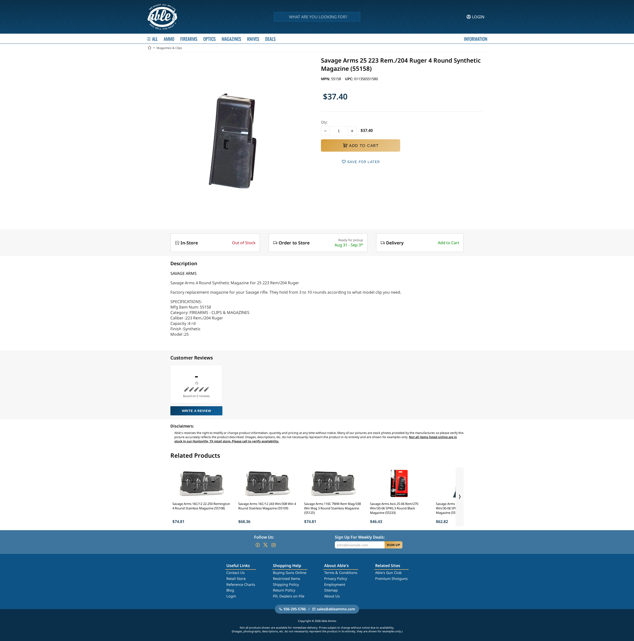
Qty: (324, 122)
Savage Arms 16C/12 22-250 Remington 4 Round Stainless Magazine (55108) (201, 505)
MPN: (326, 78)
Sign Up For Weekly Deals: (360, 537)
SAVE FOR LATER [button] (363, 162)
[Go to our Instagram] (273, 545)
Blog (230, 590)
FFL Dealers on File (288, 596)
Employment (334, 584)
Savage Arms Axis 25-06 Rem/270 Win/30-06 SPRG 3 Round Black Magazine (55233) (394, 508)
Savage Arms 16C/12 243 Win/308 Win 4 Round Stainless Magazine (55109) (267, 505)
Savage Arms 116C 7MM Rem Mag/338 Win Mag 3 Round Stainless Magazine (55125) (332, 508)
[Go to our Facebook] (257, 545)
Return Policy (284, 590)
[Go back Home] (150, 48)
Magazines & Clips (169, 48)
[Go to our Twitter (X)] (265, 545)
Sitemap (331, 590)
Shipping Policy (286, 584)
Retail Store (236, 578)
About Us (332, 596)
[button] (325, 130)
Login (231, 596)
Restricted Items (286, 578)
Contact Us (235, 572)
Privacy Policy (335, 578)
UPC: (349, 78)
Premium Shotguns (391, 578)
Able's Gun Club (388, 572)
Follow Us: (264, 537)
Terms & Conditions (340, 572)
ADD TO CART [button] (363, 145)
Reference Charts (240, 584)
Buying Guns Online (289, 572)
